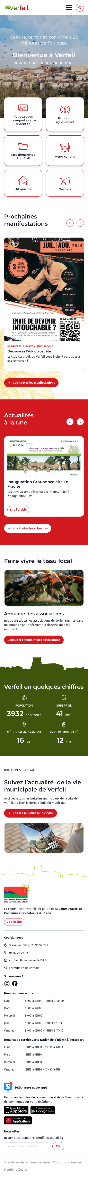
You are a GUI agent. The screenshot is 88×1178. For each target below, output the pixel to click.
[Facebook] (15, 983)
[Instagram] (7, 983)
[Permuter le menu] (69, 7)
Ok (58, 1146)
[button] (70, 223)
